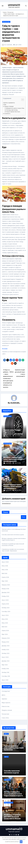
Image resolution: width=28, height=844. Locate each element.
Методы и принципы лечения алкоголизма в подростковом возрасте (14, 539)
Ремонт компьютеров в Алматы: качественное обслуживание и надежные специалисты (13, 487)
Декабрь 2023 (5, 646)
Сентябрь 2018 (6, 676)
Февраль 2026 (6, 585)
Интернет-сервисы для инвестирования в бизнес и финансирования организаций (13, 460)
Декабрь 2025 (5, 592)
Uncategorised (6, 691)
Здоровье (4, 699)
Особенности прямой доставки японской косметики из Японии (13, 544)
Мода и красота (6, 702)
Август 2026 (5, 562)
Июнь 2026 (5, 569)
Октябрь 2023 (5, 653)
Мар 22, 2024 (18, 490)
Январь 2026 (5, 588)
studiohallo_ (9, 44)
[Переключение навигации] (2, 6)
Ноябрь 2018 (5, 668)
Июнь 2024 (5, 623)
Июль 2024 (5, 619)
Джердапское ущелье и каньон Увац (15, 108)
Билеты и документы (9, 102)
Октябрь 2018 (5, 672)
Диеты (3, 695)
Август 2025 (5, 600)
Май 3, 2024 (18, 463)
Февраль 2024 (6, 638)
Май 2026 (4, 573)
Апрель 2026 (5, 577)
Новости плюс (5, 706)
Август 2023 (5, 657)
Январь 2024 (5, 642)
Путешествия (6, 21)
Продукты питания (7, 710)
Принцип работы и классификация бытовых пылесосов (14, 748)
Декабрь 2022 (5, 661)
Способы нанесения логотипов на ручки (13, 534)
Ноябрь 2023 (5, 649)
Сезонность (7, 113)
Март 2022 (5, 665)
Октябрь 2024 (5, 607)
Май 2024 (4, 626)
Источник (4, 348)
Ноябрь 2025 (5, 596)
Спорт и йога (5, 718)
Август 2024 (5, 615)
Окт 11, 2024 (18, 435)
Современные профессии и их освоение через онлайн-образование (13, 550)
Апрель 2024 (5, 630)
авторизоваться (6, 503)
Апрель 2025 (5, 604)
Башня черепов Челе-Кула (13, 111)
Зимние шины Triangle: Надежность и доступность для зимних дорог (13, 433)
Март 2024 (5, 634)
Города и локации (8, 106)
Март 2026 (5, 581)
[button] (22, 99)
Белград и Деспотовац (12, 110)
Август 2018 (5, 680)
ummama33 (14, 5)
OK (21, 841)
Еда (5, 104)
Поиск (5, 512)
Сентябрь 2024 (6, 611)
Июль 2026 (5, 566)
